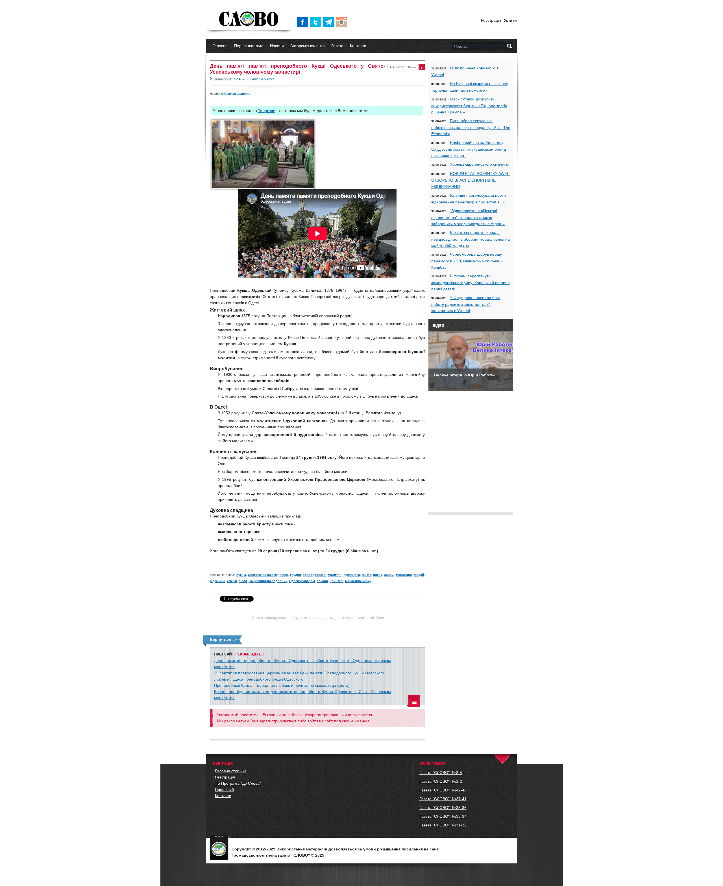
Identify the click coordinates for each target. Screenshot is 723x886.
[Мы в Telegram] (329, 22)
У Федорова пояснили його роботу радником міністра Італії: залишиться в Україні (465, 304)
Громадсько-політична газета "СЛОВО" (249, 19)
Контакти (358, 45)
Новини (277, 45)
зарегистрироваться (277, 721)
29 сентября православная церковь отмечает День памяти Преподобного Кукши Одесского (299, 673)
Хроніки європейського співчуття (479, 164)
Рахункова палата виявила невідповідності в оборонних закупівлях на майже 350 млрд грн (470, 239)
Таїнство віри (262, 79)
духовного (351, 574)
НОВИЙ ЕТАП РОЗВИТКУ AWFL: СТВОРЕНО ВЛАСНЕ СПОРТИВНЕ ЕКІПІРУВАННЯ (470, 180)
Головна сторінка (231, 771)
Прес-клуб (224, 789)
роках (377, 574)
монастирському (358, 581)
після (243, 581)
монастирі (404, 574)
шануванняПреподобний (268, 581)
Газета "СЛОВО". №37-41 (443, 799)
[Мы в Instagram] (342, 22)
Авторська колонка (307, 45)
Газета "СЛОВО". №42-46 (443, 790)
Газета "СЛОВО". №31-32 (443, 825)
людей (419, 574)
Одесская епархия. (235, 93)
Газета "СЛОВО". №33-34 (443, 816)
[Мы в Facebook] (303, 22)
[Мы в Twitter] (316, 22)
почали (322, 581)
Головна (220, 45)
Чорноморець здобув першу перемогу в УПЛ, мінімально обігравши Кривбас (467, 260)
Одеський (217, 581)
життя (366, 574)
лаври (389, 574)
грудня (295, 574)
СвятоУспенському (262, 574)
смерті (232, 581)
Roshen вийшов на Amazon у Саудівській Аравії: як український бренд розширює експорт (468, 149)
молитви (334, 574)
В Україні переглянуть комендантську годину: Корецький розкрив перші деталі (470, 282)
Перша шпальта (248, 45)
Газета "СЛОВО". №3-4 (440, 772)
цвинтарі (336, 581)
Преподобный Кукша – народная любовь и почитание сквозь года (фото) (282, 685)
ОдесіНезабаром (302, 581)
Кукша (241, 574)
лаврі (284, 574)
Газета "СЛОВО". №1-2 (440, 781)
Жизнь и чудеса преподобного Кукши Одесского (258, 679)
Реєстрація (491, 20)
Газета (337, 45)
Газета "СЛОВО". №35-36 (443, 807)
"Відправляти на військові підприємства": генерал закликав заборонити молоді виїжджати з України (468, 217)
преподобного (314, 574)
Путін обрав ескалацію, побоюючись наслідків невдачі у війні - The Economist (470, 127)
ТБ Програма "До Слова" (238, 783)
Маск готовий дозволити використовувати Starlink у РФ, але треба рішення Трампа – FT (469, 105)
